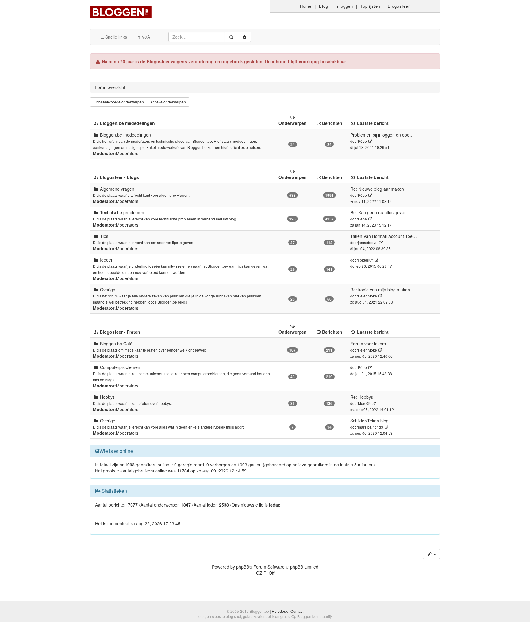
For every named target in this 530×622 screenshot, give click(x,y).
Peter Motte (367, 295)
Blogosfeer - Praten (120, 332)
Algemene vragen (117, 189)
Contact (296, 611)
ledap (275, 505)
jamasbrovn (368, 242)
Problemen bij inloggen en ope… (382, 135)
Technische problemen (122, 212)
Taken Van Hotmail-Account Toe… (383, 236)
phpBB (242, 567)
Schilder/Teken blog (369, 421)
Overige (107, 289)
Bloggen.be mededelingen (127, 123)
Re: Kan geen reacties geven (378, 212)
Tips (104, 236)
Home (306, 6)
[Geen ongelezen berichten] (95, 135)
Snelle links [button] (116, 37)
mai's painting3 (370, 427)
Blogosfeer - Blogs (119, 177)
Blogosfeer (399, 6)
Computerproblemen (120, 367)
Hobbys (107, 397)
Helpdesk (280, 611)
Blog (323, 6)
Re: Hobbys (361, 397)
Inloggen (344, 6)
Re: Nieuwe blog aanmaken (377, 189)
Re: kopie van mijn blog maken (380, 289)
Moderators (127, 153)
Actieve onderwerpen (168, 101)
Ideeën (106, 260)
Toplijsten (370, 6)
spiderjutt (365, 259)
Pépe (362, 141)
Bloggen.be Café (116, 343)
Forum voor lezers (368, 343)
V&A (146, 37)
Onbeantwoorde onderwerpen (119, 101)
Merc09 (364, 403)
